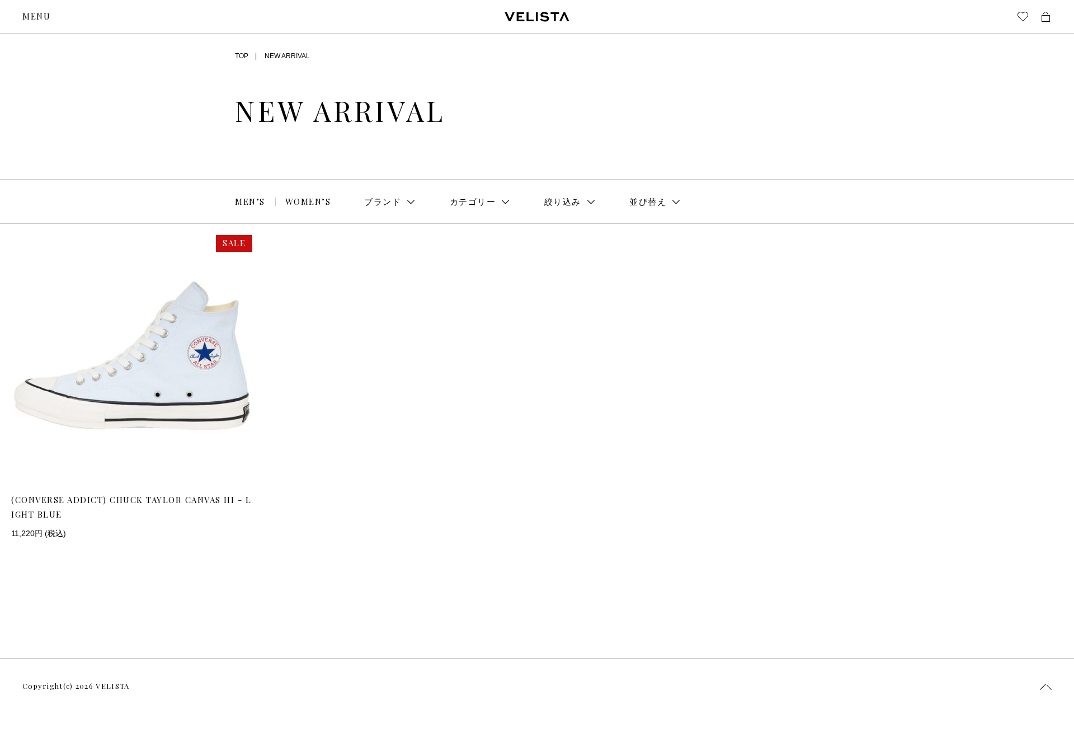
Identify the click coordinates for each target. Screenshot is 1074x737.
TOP (241, 56)
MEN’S (250, 201)
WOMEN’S (308, 201)
